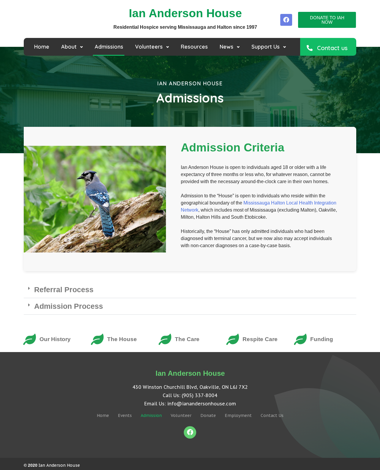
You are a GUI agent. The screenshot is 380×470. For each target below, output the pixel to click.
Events (125, 415)
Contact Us (272, 415)
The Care (187, 339)
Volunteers (149, 46)
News (226, 46)
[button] (190, 290)
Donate (208, 415)
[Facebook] (286, 20)
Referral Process (64, 289)
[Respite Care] (232, 339)
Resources (194, 46)
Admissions (109, 46)
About (69, 46)
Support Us (265, 46)
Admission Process (68, 306)
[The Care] (164, 339)
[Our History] (29, 339)
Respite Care (260, 339)
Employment (238, 415)
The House (122, 339)
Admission (151, 415)
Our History (55, 339)
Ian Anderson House (59, 465)
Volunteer (181, 415)
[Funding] (300, 339)
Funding (321, 339)
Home (41, 46)
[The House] (97, 339)
